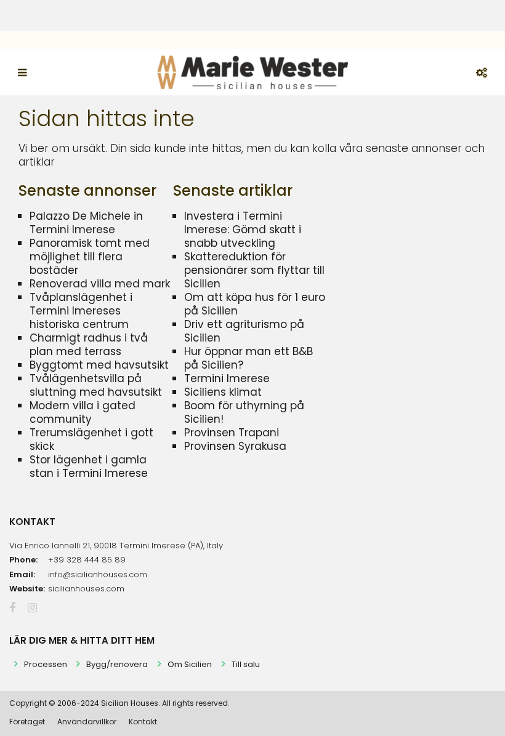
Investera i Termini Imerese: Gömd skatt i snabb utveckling (242, 229)
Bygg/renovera (117, 664)
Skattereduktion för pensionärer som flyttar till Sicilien (254, 270)
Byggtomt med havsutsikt (99, 365)
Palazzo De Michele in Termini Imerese (86, 223)
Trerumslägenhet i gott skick (91, 439)
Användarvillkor (86, 721)
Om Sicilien (190, 664)
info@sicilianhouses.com (97, 574)
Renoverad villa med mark (100, 283)
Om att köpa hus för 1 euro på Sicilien (254, 304)
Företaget (27, 721)
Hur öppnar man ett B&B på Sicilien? (248, 358)
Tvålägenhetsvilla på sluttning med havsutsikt (96, 385)
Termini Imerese (227, 378)
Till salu (246, 664)
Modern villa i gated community (82, 412)
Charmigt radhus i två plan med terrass (89, 344)
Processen (45, 664)
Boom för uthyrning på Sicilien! (244, 412)
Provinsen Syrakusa (235, 446)
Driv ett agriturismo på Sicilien (244, 331)
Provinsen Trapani (231, 432)
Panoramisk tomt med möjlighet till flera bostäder (90, 257)
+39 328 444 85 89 (87, 560)
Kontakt (143, 721)
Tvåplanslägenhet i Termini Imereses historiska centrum (81, 311)
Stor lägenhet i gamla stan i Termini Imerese (89, 466)
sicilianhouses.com (86, 588)
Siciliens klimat (223, 392)
